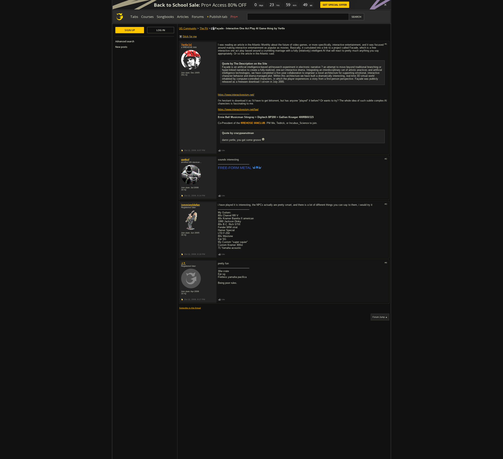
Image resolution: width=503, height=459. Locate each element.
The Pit (204, 28)
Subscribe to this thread (190, 308)
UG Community (187, 28)
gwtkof (185, 159)
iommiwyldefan (190, 204)
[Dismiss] (385, 5)
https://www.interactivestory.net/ (236, 94)
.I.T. (183, 263)
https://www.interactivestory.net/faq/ (238, 109)
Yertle (184, 44)
